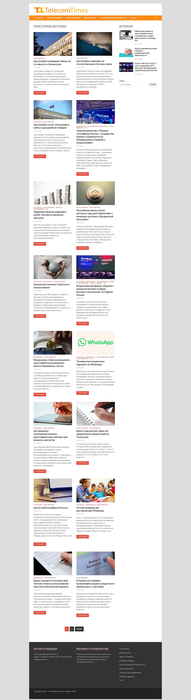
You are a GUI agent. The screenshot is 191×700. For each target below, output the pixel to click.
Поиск (121, 81)
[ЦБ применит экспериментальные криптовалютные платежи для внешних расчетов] (53, 414)
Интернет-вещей (126, 661)
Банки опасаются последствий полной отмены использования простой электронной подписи (51, 583)
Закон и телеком (73, 18)
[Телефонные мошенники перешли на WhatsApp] (95, 343)
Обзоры (133, 18)
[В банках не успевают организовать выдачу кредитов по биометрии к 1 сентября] (95, 564)
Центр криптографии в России (51, 507)
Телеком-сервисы (54, 18)
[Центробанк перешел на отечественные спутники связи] (95, 45)
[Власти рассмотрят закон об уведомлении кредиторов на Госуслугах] (95, 414)
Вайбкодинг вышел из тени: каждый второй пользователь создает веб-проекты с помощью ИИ (145, 35)
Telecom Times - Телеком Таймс (64, 691)
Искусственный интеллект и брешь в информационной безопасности (146, 52)
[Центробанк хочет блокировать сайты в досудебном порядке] (53, 110)
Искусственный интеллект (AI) (113, 18)
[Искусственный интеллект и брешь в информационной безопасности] (126, 56)
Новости (39, 18)
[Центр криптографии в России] (53, 491)
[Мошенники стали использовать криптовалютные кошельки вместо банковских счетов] (53, 343)
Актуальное (38, 122)
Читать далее (39, 92)
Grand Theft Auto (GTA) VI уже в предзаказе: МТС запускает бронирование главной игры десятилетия (146, 66)
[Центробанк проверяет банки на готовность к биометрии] (53, 45)
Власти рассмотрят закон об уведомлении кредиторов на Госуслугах (92, 434)
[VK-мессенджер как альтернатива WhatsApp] (95, 491)
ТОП (86, 128)
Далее (79, 629)
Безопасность (90, 18)
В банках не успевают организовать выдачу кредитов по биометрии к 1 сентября (95, 583)
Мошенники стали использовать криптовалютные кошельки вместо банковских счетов (52, 363)
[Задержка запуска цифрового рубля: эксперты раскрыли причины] (53, 194)
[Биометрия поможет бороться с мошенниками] (53, 268)
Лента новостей (39, 58)
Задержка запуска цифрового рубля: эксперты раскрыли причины (50, 214)
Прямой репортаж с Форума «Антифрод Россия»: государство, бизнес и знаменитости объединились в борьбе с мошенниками (95, 136)
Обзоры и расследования (130, 673)
